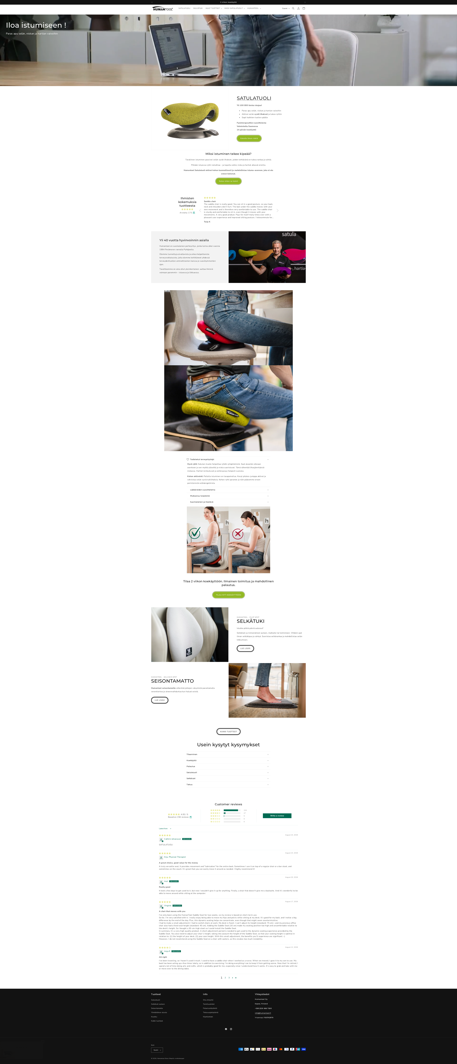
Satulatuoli (155, 1000)
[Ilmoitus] (305, 2)
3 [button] (229, 977)
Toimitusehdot (209, 1004)
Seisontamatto (157, 1008)
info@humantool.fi (263, 1013)
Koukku (154, 1017)
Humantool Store (163, 1058)
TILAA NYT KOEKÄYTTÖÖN (228, 595)
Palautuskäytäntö (210, 1008)
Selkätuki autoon (158, 1004)
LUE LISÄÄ (245, 648)
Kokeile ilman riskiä (249, 138)
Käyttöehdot (208, 1017)
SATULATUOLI (254, 98)
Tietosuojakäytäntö (210, 1012)
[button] (213, 8)
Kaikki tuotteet (157, 1021)
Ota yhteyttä (208, 1000)
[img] (187, 209)
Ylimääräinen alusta (159, 1012)
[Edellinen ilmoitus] (152, 2)
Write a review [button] (277, 815)
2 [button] (225, 977)
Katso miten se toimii (228, 181)
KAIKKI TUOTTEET (228, 731)
